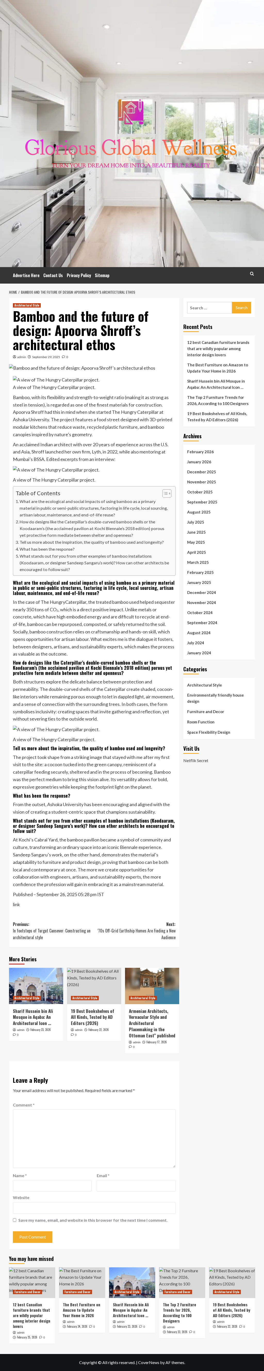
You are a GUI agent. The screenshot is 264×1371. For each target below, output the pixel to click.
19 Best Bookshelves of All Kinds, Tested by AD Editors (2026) (92, 1017)
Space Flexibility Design (208, 732)
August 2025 (199, 512)
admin (21, 357)
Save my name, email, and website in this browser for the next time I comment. (93, 1220)
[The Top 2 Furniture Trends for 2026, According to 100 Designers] (182, 1282)
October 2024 (200, 612)
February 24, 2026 (77, 1326)
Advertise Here (26, 275)
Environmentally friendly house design (215, 698)
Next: (136, 930)
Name (20, 1175)
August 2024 (199, 632)
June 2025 (196, 532)
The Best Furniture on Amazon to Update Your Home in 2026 (217, 367)
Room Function (200, 722)
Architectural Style (26, 305)
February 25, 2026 (27, 1337)
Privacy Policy (79, 275)
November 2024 (201, 602)
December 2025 (201, 471)
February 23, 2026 (40, 1030)
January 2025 (199, 582)
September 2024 (202, 622)
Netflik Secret (195, 760)
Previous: (51, 930)
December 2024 (201, 592)
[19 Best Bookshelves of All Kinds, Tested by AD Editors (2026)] (94, 986)
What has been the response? (47, 549)
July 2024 (195, 642)
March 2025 (198, 562)
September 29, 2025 (46, 357)
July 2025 (195, 522)
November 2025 (201, 482)
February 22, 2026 (98, 1030)
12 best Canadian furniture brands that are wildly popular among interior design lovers (218, 348)
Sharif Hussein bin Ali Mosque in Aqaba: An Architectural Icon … (33, 1017)
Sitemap (102, 275)
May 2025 (196, 542)
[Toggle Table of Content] (164, 493)
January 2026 (199, 461)
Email (103, 1175)
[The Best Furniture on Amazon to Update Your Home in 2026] (82, 1282)
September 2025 (202, 502)
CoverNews (148, 1362)
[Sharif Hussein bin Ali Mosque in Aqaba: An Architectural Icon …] (36, 986)
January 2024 (199, 652)
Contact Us (53, 275)
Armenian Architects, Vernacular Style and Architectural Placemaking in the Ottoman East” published (152, 1023)
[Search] (252, 273)
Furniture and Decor (205, 711)
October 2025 (200, 492)
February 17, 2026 (156, 1042)
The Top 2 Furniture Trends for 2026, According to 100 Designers (218, 400)
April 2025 (196, 552)
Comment (24, 1104)
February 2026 (200, 451)
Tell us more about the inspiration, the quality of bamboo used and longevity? (92, 542)
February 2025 (200, 572)
